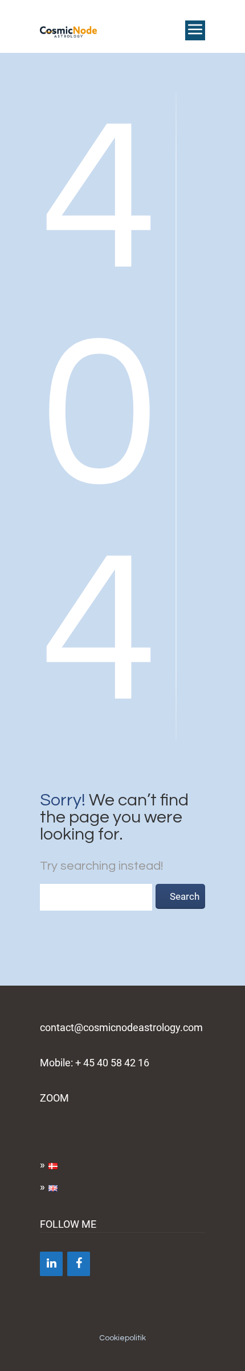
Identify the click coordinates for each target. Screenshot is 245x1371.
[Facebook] (78, 1264)
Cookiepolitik (122, 1338)
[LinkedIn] (51, 1264)
